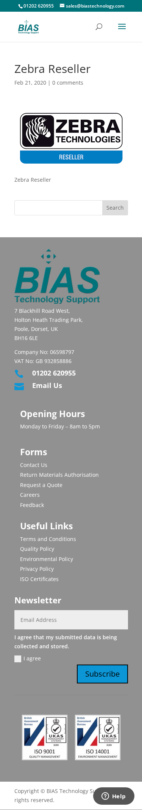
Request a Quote (41, 484)
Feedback (32, 505)
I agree (32, 658)
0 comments (67, 82)
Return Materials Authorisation (59, 474)
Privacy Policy (37, 568)
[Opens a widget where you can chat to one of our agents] (113, 796)
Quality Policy (37, 548)
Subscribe (102, 674)
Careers (30, 494)
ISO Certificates (39, 579)
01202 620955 (38, 6)
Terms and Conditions (48, 539)
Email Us (47, 385)
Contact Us (33, 464)
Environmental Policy (46, 559)
